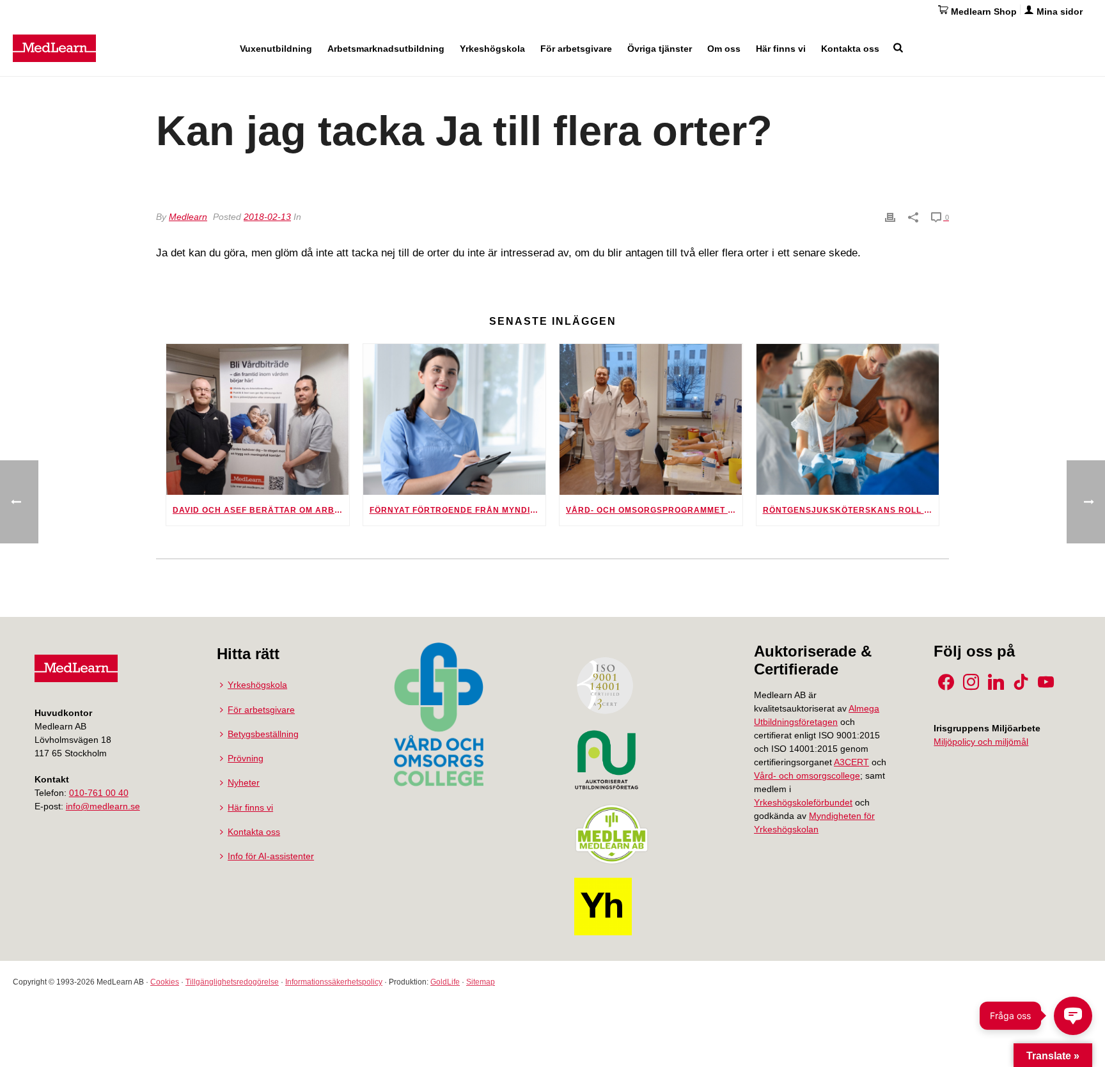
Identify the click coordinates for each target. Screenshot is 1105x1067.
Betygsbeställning (263, 734)
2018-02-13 (267, 217)
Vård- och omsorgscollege (807, 775)
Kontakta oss (850, 48)
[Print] (890, 217)
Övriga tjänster (659, 48)
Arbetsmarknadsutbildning (385, 48)
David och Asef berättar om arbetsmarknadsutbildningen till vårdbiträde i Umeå (261, 510)
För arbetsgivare (576, 48)
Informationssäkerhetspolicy (333, 981)
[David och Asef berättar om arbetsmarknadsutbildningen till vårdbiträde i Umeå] (257, 419)
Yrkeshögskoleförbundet (803, 802)
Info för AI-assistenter (271, 856)
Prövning (245, 758)
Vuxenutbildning (276, 48)
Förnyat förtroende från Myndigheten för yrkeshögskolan (458, 510)
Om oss (724, 48)
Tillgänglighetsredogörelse (232, 981)
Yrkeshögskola (492, 48)
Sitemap (480, 981)
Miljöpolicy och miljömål (981, 741)
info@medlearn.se (103, 806)
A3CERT (851, 762)
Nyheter (244, 782)
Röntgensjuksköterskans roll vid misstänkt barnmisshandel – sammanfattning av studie (851, 510)
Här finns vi (781, 48)
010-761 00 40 (99, 793)
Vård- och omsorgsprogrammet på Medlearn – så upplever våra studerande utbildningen (654, 510)
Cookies (164, 981)
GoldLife (445, 981)
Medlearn (188, 217)
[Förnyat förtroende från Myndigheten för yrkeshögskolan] (454, 419)
